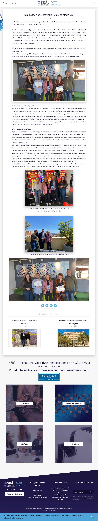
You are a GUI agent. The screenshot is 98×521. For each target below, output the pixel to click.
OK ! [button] (92, 517)
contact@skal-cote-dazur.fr (60, 488)
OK (91, 492)
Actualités (37, 493)
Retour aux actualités (50, 314)
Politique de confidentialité (64, 508)
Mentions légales (53, 508)
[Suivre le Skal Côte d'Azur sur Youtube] (15, 3)
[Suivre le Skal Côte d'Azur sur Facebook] (3, 3)
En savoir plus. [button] (18, 518)
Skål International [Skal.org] (38, 497)
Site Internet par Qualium (49, 510)
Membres (37, 495)
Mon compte (37, 490)
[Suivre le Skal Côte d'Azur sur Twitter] (9, 3)
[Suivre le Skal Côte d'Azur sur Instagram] (12, 3)
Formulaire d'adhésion (14, 494)
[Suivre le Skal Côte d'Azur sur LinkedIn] (6, 3)
